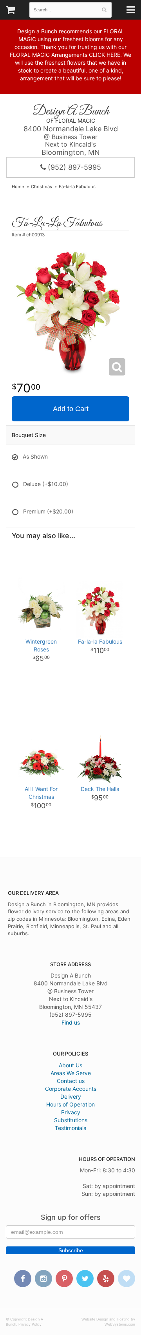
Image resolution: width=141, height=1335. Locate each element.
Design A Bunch (71, 111)
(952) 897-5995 (73, 167)
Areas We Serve (71, 1073)
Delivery (70, 1096)
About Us (70, 1065)
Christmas (41, 186)
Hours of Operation (70, 1104)
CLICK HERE (104, 54)
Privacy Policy (30, 1324)
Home (18, 186)
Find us (70, 1022)
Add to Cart (71, 409)
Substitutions (70, 1120)
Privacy (70, 1112)
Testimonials (70, 1128)
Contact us (71, 1080)
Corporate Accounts (70, 1088)
